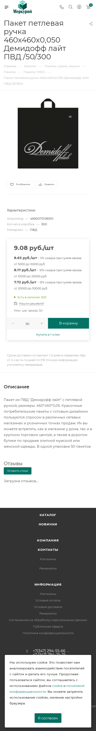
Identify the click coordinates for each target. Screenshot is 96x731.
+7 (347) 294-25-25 (49, 655)
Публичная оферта (48, 626)
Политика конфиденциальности (48, 633)
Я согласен (48, 718)
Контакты (48, 550)
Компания (48, 540)
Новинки (48, 524)
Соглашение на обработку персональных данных (48, 620)
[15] (48, 133)
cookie (57, 686)
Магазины (48, 559)
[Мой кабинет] (79, 7)
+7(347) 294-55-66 (49, 651)
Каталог (48, 515)
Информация (48, 584)
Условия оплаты (48, 600)
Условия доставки (48, 607)
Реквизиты (48, 568)
